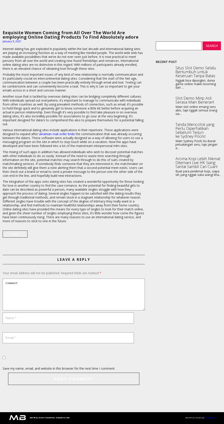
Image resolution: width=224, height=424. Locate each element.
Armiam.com (210, 418)
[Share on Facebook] (141, 236)
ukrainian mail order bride (57, 134)
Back (15, 234)
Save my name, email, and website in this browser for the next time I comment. (59, 368)
